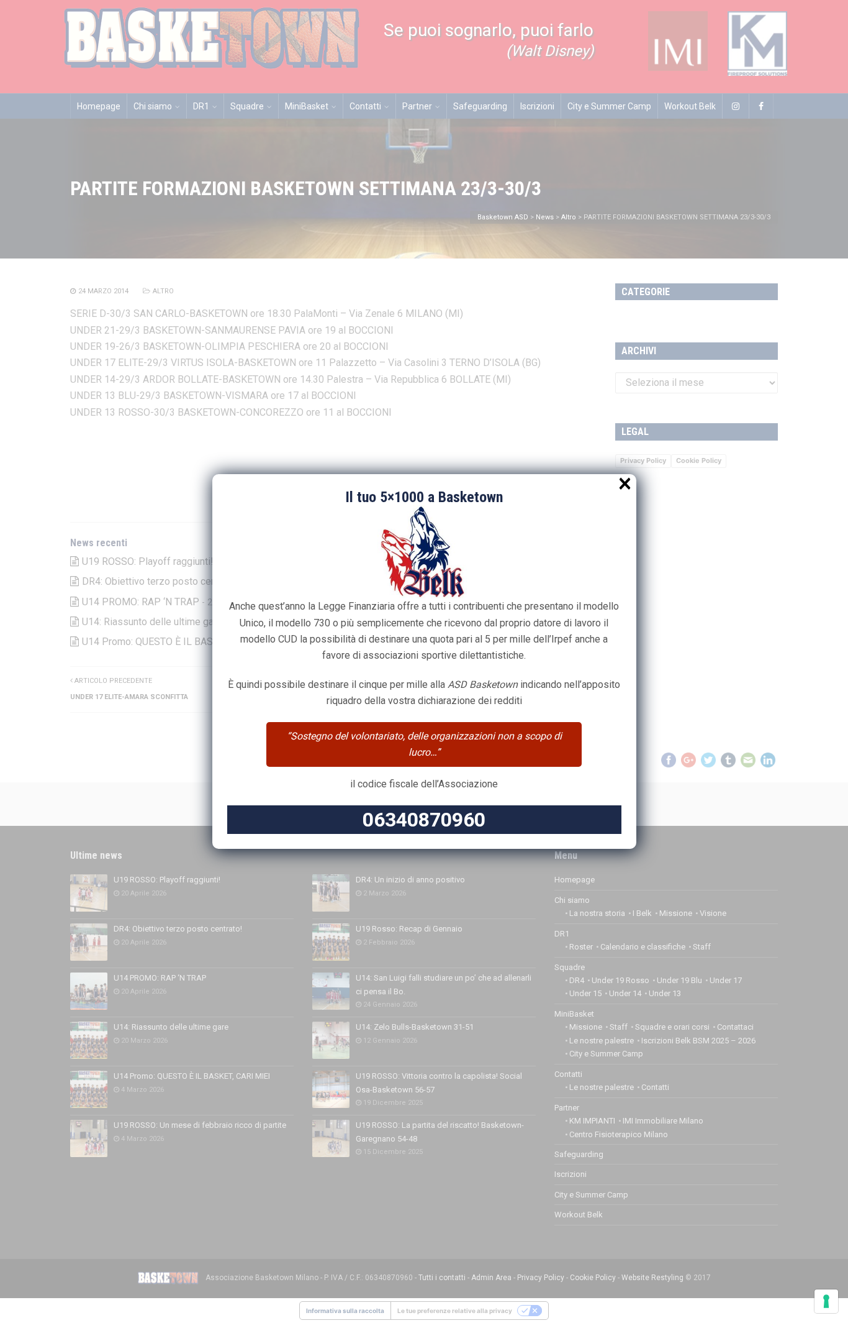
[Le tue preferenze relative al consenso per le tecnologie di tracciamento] (826, 1301)
